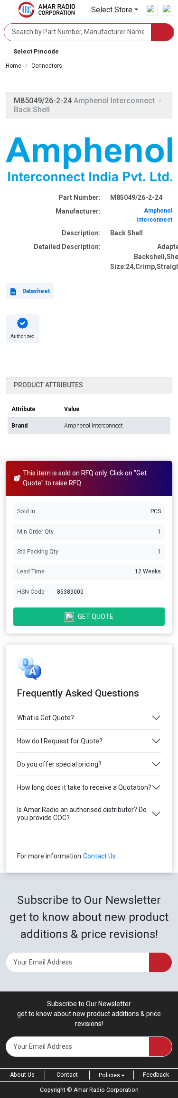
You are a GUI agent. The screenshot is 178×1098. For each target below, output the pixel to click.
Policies (109, 1075)
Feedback (156, 1074)
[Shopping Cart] (168, 10)
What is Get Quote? (45, 718)
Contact (67, 1074)
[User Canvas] (152, 10)
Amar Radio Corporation (106, 1090)
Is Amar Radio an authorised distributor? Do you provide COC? (82, 813)
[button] (114, 9)
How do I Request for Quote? (60, 741)
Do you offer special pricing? (59, 764)
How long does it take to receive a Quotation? (84, 787)
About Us (22, 1074)
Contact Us (99, 856)
